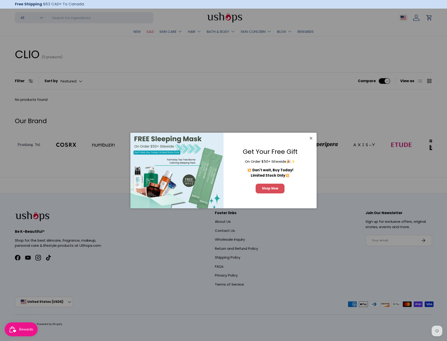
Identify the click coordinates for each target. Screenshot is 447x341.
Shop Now (270, 188)
